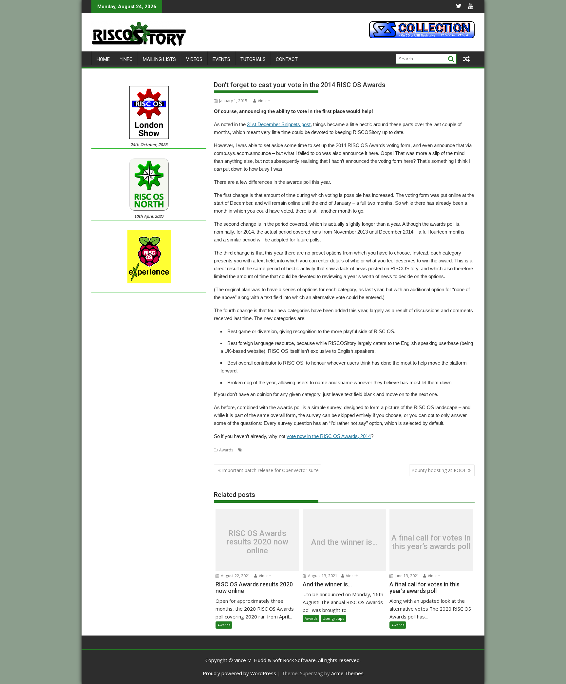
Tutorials (253, 59)
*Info (126, 59)
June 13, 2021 (406, 576)
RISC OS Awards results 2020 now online (257, 542)
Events (221, 59)
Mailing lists (159, 59)
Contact (287, 59)
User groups (333, 618)
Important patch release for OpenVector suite (270, 470)
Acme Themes (347, 673)
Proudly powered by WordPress (239, 673)
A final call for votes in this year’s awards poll (431, 542)
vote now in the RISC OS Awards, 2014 (329, 436)
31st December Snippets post (279, 124)
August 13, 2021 (322, 576)
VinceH (264, 101)
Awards (226, 450)
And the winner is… (344, 542)
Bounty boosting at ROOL (438, 470)
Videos (194, 59)
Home (103, 59)
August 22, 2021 (235, 576)
